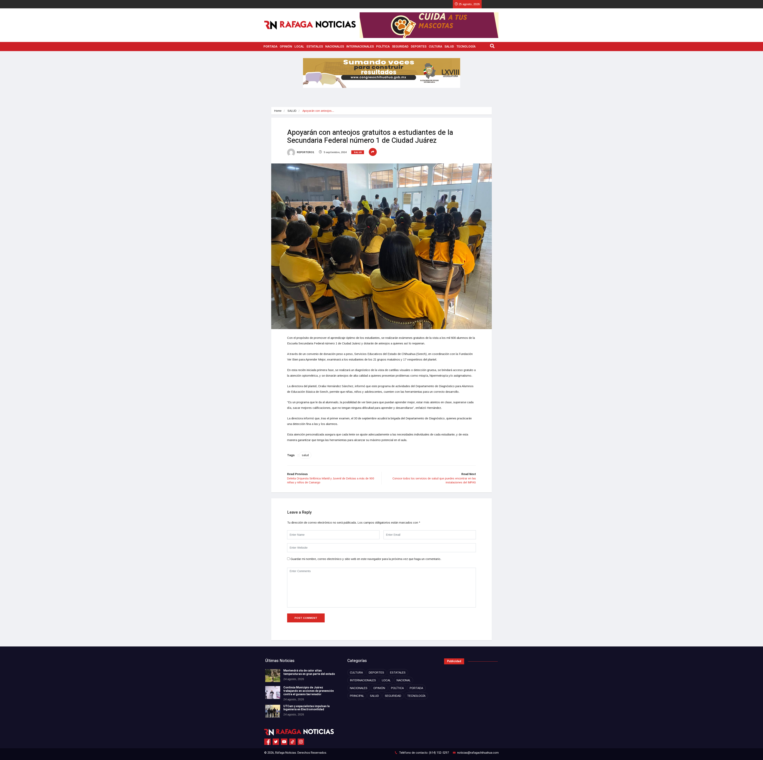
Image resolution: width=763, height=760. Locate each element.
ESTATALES (315, 46)
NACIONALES (334, 46)
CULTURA (435, 46)
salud (305, 455)
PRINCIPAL (357, 695)
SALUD (449, 46)
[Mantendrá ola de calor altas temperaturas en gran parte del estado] (272, 675)
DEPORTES (418, 46)
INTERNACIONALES (360, 46)
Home (278, 110)
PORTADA (270, 46)
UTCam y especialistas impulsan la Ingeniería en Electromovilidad (306, 708)
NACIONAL (404, 680)
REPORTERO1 (305, 152)
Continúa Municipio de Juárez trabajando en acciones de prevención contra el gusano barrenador (308, 690)
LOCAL (299, 46)
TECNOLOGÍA (465, 46)
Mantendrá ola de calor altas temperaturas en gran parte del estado (309, 672)
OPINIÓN (286, 46)
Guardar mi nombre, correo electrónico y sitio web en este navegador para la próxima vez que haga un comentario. (365, 559)
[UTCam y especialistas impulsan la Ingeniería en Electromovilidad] (272, 711)
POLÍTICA (383, 46)
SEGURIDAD (400, 46)
